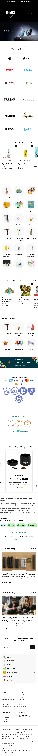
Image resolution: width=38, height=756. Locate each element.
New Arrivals (22, 695)
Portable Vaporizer (19, 571)
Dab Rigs (21, 699)
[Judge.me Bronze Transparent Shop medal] (19, 423)
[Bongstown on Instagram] (20, 715)
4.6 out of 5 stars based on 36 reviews (19, 536)
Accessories (22, 706)
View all (33, 143)
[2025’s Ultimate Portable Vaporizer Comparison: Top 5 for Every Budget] (19, 561)
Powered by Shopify (8, 752)
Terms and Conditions (8, 702)
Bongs (21, 697)
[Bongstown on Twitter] (26, 715)
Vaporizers (22, 704)
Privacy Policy (5, 697)
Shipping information (8, 699)
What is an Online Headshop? (10, 706)
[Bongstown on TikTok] (29, 715)
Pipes (20, 702)
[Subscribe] (32, 647)
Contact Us (5, 695)
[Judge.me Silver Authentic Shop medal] (10, 423)
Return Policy (5, 704)
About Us (4, 692)
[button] (17, 496)
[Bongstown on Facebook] (23, 715)
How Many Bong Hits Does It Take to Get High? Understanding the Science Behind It (19, 621)
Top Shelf (22, 692)
